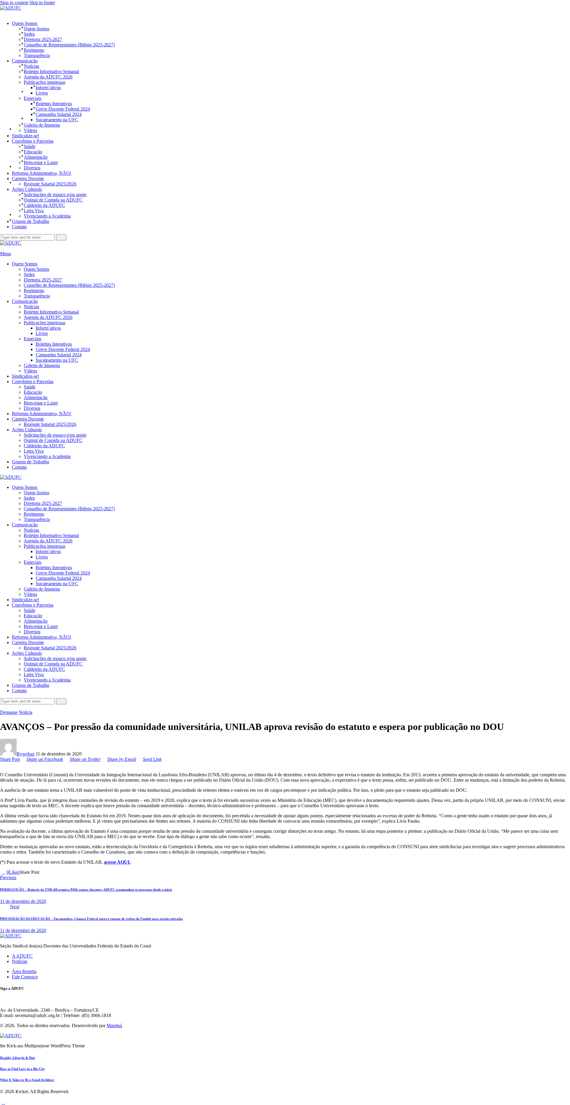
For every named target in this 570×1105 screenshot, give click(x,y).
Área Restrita (24, 971)
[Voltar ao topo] (3, 1102)
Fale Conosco (25, 976)
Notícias (19, 961)
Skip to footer (42, 2)
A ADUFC (22, 955)
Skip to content (14, 2)
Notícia (25, 712)
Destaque (9, 712)
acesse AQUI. (117, 862)
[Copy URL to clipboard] (62, 872)
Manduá (114, 1025)
